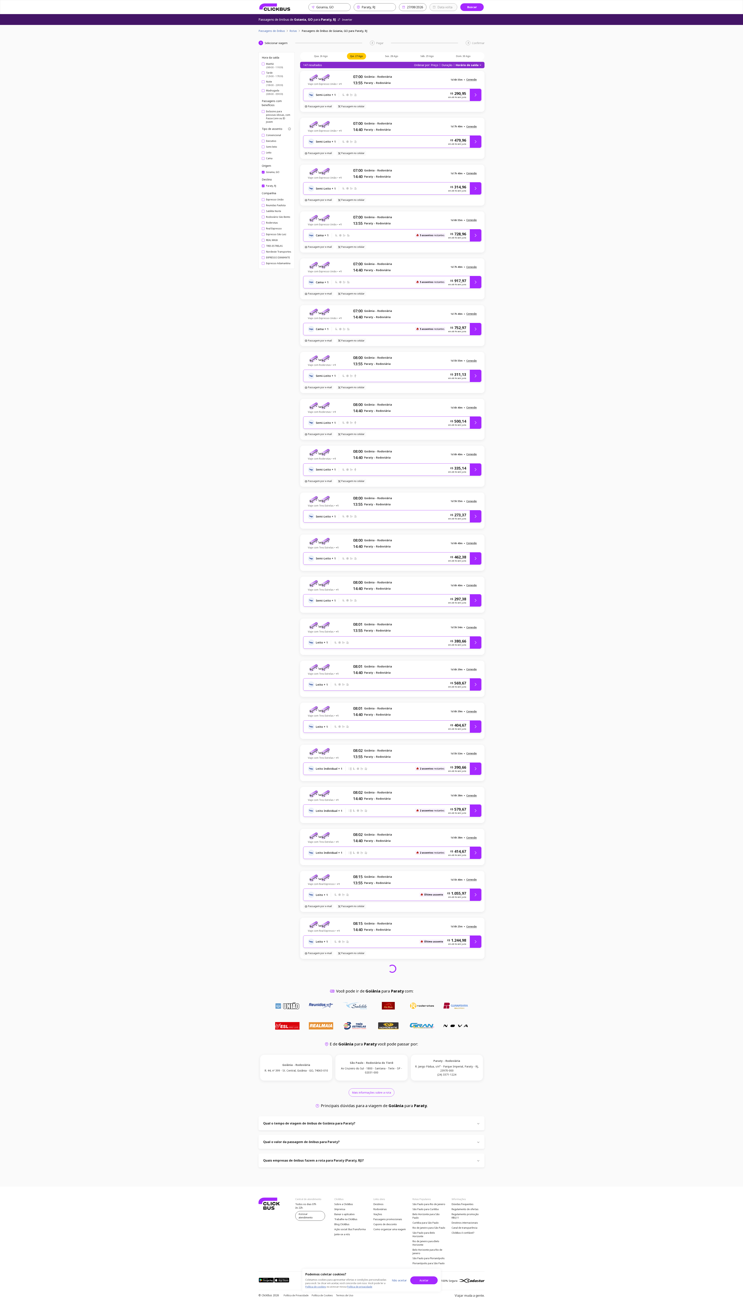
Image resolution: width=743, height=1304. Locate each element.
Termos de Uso (344, 1295)
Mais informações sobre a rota (371, 1092)
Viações (377, 1214)
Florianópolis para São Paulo (429, 1263)
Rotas (293, 31)
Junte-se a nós (342, 1234)
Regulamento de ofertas (465, 1209)
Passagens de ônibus (272, 31)
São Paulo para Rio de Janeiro (429, 1204)
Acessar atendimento (306, 1215)
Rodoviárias (380, 1209)
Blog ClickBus (341, 1224)
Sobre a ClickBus (343, 1204)
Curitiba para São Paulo (426, 1222)
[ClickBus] (274, 7)
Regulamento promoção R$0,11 (465, 1216)
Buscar (472, 7)
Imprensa (339, 1209)
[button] (471, 79)
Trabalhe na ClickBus (345, 1219)
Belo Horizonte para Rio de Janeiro (427, 1251)
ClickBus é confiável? (463, 1232)
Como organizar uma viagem (389, 1229)
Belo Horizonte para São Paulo (426, 1216)
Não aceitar (399, 1280)
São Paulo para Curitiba (426, 1209)
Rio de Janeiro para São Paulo (429, 1227)
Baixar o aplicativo (344, 1214)
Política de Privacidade (296, 1295)
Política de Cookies (322, 1295)
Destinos (378, 1204)
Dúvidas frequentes (462, 1204)
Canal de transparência (464, 1227)
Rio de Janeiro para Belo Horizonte (426, 1243)
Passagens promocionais (387, 1219)
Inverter (347, 19)
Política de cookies (315, 1286)
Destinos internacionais (465, 1222)
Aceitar (423, 1280)
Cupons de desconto (385, 1224)
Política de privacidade (359, 1286)
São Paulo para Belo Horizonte (424, 1234)
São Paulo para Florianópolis (429, 1258)
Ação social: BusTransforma (350, 1229)
